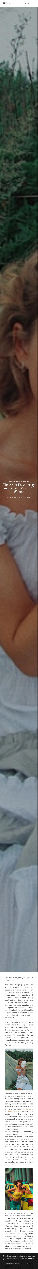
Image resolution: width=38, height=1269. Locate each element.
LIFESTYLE (26, 481)
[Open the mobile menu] (33, 3)
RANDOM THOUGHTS (15, 481)
